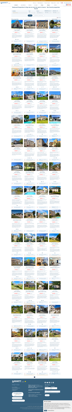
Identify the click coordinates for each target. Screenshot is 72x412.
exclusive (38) (22, 19)
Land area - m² (55, 10)
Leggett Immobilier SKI (31, 394)
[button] (37, 377)
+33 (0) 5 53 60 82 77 (20, 400)
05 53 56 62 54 (19, 395)
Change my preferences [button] (51, 410)
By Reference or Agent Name (38, 15)
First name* (46, 386)
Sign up (47, 395)
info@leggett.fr (14, 390)
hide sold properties (28, 19)
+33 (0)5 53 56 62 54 (15, 389)
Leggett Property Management (33, 396)
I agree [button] (45, 410)
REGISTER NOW (43, 0)
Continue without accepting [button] (60, 407)
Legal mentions (42, 406)
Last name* (53, 386)
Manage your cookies (39, 386)
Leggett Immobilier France (32, 395)
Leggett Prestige (38, 394)
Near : (15, 41)
